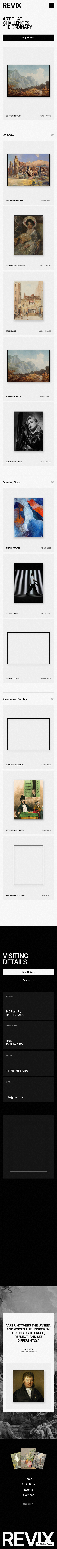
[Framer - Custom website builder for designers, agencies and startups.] (45, 1544)
